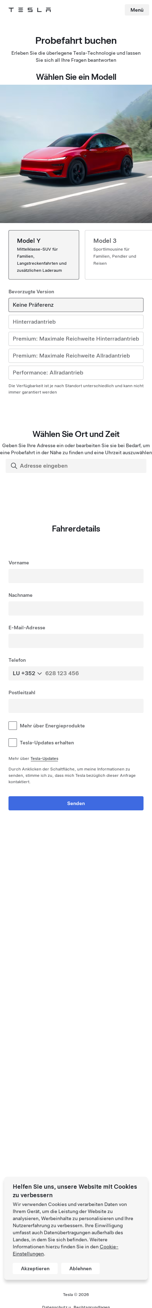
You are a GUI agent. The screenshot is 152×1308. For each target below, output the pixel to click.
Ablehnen (80, 1268)
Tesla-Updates (44, 758)
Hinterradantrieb (34, 321)
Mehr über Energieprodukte (52, 725)
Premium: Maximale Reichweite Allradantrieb (71, 355)
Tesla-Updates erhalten (47, 742)
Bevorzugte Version (31, 291)
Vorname (18, 562)
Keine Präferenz (33, 304)
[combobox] (77, 465)
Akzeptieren (35, 1268)
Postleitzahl (21, 692)
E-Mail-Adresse (26, 627)
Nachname (20, 595)
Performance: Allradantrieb (48, 372)
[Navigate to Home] (30, 10)
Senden (76, 803)
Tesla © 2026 (76, 1294)
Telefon (17, 660)
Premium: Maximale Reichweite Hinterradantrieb (76, 338)
